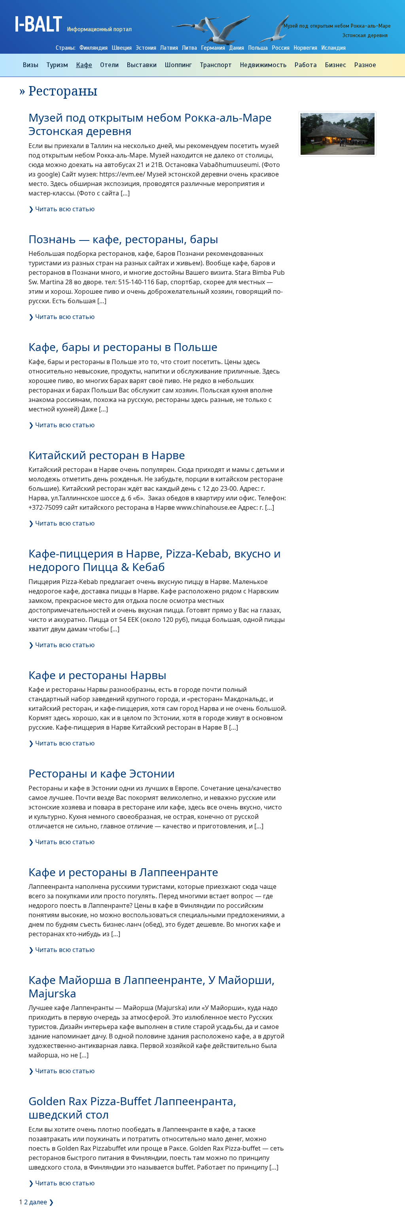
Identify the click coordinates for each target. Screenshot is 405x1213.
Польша (258, 47)
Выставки (142, 64)
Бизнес (335, 64)
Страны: (66, 47)
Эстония (146, 47)
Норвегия (305, 47)
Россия (281, 47)
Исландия (333, 47)
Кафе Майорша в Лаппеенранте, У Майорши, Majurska (151, 986)
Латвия (169, 47)
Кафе (84, 64)
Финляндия (93, 47)
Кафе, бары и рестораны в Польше (123, 346)
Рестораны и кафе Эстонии (101, 773)
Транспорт (216, 64)
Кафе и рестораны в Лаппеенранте (123, 871)
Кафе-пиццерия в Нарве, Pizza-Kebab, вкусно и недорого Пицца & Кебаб (154, 560)
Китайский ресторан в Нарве (106, 454)
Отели (109, 64)
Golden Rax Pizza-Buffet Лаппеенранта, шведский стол (132, 1107)
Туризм (57, 64)
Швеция (122, 47)
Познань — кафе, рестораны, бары (123, 238)
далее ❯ (41, 1202)
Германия (213, 47)
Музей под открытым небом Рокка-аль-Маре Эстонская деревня (150, 124)
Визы (30, 64)
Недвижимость (263, 64)
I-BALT (38, 23)
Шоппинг (178, 64)
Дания (236, 47)
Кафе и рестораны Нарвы (97, 674)
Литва (189, 47)
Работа (305, 64)
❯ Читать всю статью (61, 209)
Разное (365, 64)
